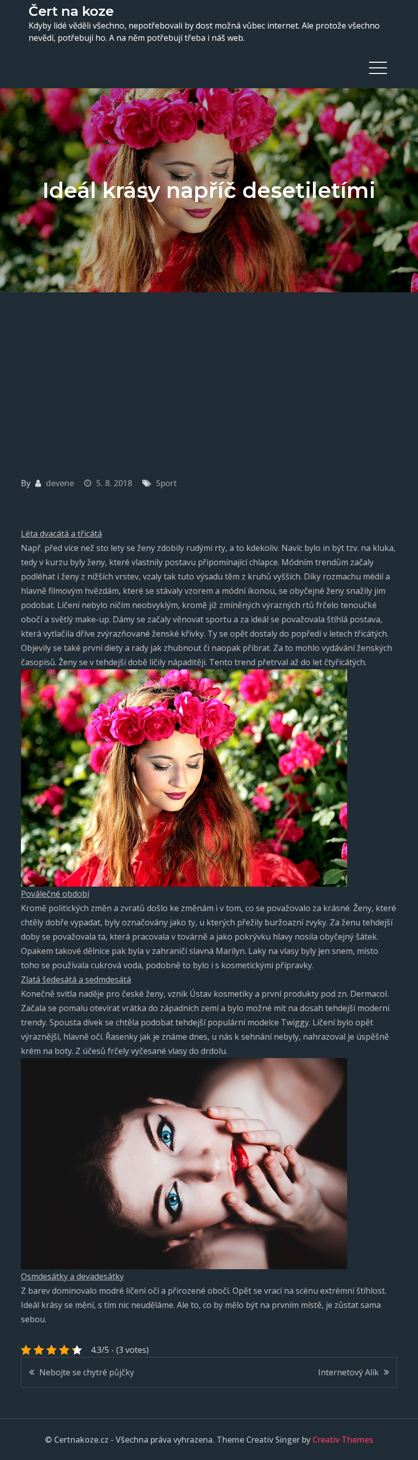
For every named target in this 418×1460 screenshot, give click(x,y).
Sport (166, 483)
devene (60, 483)
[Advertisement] (209, 368)
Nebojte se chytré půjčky (86, 1372)
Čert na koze (71, 11)
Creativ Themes (342, 1439)
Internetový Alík (348, 1372)
